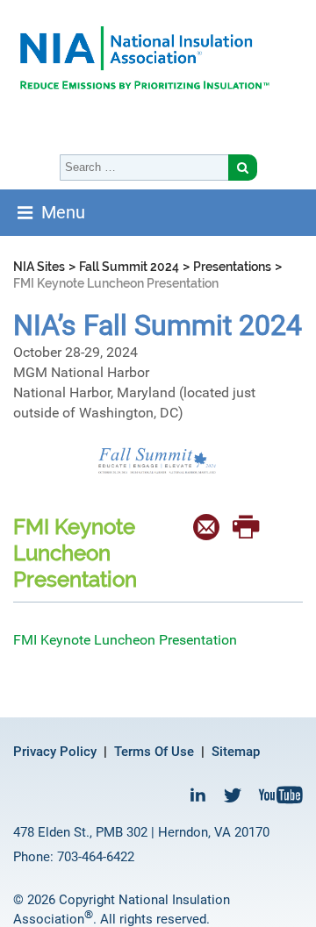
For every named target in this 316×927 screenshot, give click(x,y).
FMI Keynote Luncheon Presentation (125, 639)
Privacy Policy (55, 751)
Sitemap (236, 751)
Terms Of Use (154, 751)
